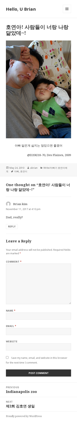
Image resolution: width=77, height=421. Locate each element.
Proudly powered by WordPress (24, 416)
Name (11, 310)
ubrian (34, 168)
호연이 (23, 171)
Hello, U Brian (21, 9)
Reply (12, 226)
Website (11, 341)
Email (11, 326)
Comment (14, 261)
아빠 (16, 171)
